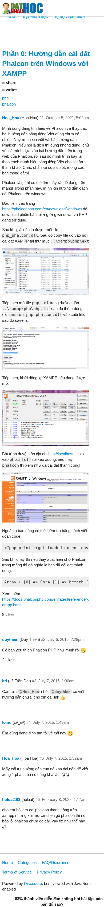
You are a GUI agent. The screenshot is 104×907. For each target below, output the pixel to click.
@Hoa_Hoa (29, 691)
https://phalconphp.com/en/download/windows (42, 209)
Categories (27, 862)
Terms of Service (17, 872)
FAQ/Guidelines (55, 862)
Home (7, 862)
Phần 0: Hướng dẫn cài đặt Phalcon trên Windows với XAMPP (46, 63)
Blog (12, 16)
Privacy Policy (49, 872)
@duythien (61, 691)
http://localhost (60, 454)
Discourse (33, 883)
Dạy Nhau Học (35, 16)
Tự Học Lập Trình (69, 16)
